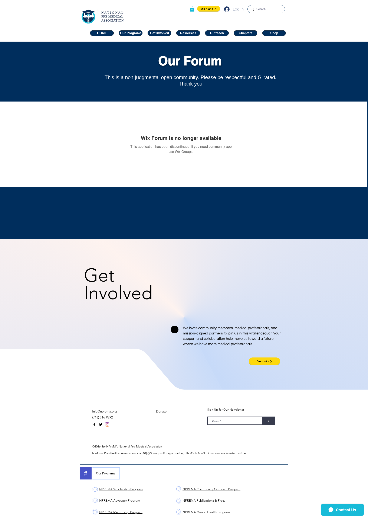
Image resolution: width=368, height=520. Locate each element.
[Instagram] (107, 424)
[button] (192, 9)
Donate (161, 411)
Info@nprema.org (104, 411)
